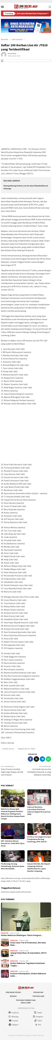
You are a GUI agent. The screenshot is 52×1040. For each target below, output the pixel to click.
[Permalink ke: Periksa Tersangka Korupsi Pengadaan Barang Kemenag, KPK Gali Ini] (39, 829)
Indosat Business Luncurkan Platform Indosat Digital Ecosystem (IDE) (39, 810)
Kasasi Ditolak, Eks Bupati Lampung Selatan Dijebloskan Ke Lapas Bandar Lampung (38, 867)
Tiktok (39, 1021)
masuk (12, 892)
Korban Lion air (8, 748)
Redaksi (13, 996)
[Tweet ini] (36, 759)
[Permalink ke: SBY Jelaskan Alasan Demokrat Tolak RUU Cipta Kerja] (13, 831)
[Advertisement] (26, 120)
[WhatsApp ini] (48, 759)
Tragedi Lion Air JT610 (26, 748)
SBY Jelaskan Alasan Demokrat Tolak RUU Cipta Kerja (12, 843)
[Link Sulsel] (26, 6)
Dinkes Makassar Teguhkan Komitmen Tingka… (27, 964)
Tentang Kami (38, 996)
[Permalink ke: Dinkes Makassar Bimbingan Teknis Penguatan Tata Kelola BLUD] (26, 916)
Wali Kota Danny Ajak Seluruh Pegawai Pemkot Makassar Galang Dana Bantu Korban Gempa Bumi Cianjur (13, 814)
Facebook (15, 1013)
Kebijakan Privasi (13, 992)
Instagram (39, 1017)
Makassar (4, 933)
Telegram (15, 1025)
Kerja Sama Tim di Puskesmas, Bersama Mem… (28, 943)
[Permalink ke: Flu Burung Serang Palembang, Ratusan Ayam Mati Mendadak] (13, 856)
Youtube (15, 1021)
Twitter (39, 1013)
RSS (39, 1025)
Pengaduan (38, 992)
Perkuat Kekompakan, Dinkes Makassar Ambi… (28, 974)
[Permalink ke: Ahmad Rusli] (3, 54)
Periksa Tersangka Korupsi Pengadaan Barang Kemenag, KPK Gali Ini (39, 839)
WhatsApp (15, 1017)
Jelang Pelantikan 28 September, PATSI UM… (28, 954)
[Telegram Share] (42, 759)
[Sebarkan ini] (30, 759)
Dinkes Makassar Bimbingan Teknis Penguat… (22, 935)
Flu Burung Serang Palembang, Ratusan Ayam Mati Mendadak (12, 866)
